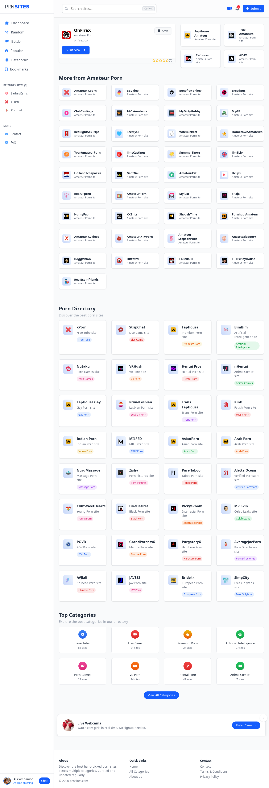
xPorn (15, 102)
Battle (16, 41)
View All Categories (161, 695)
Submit (256, 9)
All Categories (139, 771)
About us (135, 777)
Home (133, 766)
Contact (16, 134)
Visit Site (73, 50)
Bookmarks (19, 69)
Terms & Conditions (214, 771)
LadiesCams (19, 93)
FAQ (13, 142)
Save (165, 31)
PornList (16, 110)
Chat (44, 781)
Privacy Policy (209, 777)
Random (17, 32)
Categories (20, 60)
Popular (17, 50)
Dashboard (20, 23)
